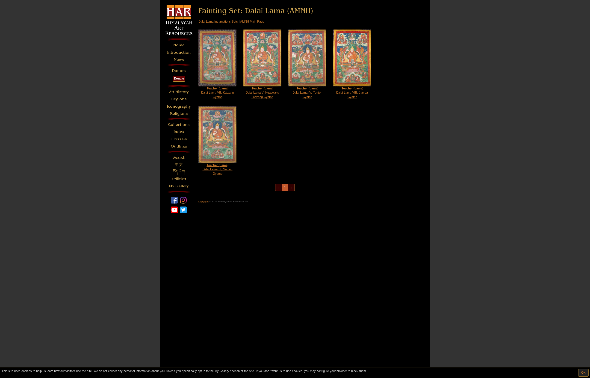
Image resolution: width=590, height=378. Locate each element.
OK (583, 372)
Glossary (179, 139)
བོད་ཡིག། (179, 172)
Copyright (203, 201)
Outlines (179, 146)
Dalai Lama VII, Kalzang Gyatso (217, 93)
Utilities (179, 179)
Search (179, 157)
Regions (179, 99)
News (179, 59)
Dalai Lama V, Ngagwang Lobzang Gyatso (262, 93)
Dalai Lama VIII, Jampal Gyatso (352, 93)
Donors (179, 70)
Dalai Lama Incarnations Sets (218, 21)
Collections (179, 124)
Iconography (179, 106)
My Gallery (179, 186)
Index (179, 132)
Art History (179, 92)
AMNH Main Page (252, 21)
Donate (179, 78)
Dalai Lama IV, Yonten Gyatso (307, 93)
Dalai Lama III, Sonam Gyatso (218, 169)
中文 (179, 164)
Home (179, 45)
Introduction (179, 52)
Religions (179, 113)
